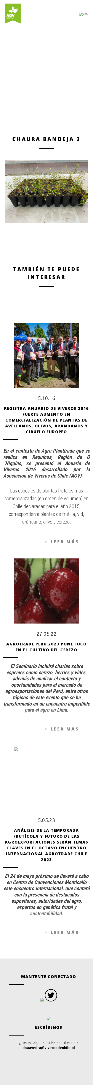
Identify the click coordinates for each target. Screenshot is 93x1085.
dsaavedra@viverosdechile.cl (48, 1047)
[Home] (13, 14)
